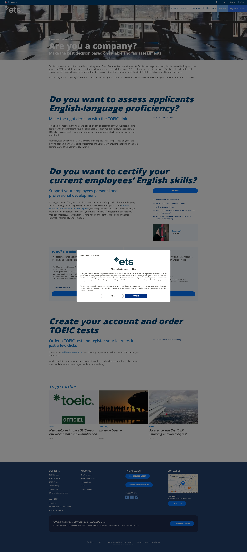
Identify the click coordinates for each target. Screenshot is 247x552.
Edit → (112, 296)
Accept (136, 296)
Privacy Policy (85, 288)
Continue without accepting (90, 255)
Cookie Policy (99, 288)
